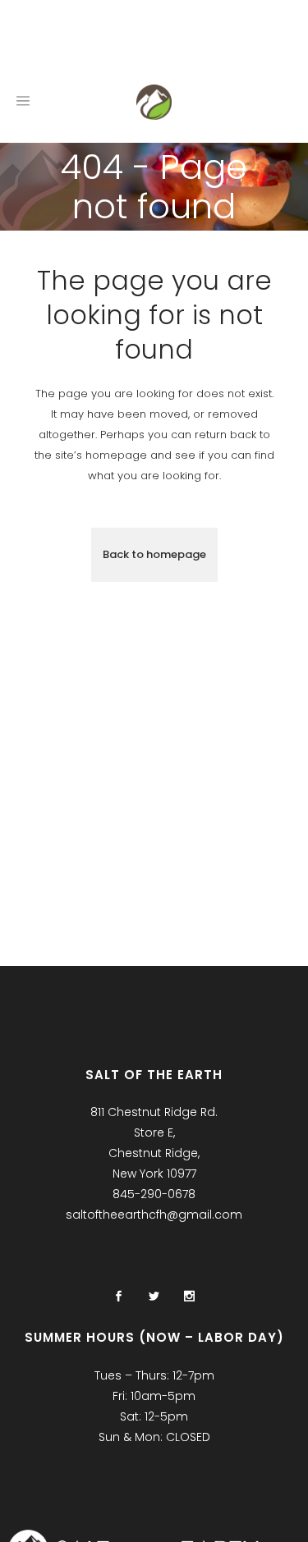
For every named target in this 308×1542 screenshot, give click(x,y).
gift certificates (125, 40)
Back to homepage (154, 554)
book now (29, 40)
